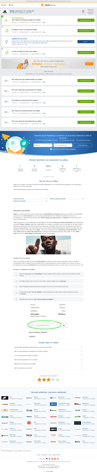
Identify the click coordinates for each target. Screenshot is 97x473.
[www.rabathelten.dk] (55, 459)
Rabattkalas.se (9, 450)
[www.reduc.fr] (49, 459)
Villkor (50, 454)
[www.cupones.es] (52, 459)
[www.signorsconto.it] (57, 459)
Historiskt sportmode (18, 198)
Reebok (31, 233)
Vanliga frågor (44, 454)
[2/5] (44, 379)
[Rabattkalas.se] (48, 5)
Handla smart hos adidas (19, 201)
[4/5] (53, 379)
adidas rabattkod (26, 450)
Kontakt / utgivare (56, 454)
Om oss (38, 454)
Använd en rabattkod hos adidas (58, 198)
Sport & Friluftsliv (18, 450)
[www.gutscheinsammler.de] (47, 459)
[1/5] (39, 379)
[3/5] (48, 379)
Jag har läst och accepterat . (63, 149)
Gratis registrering (82, 145)
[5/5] (57, 379)
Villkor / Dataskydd (70, 149)
